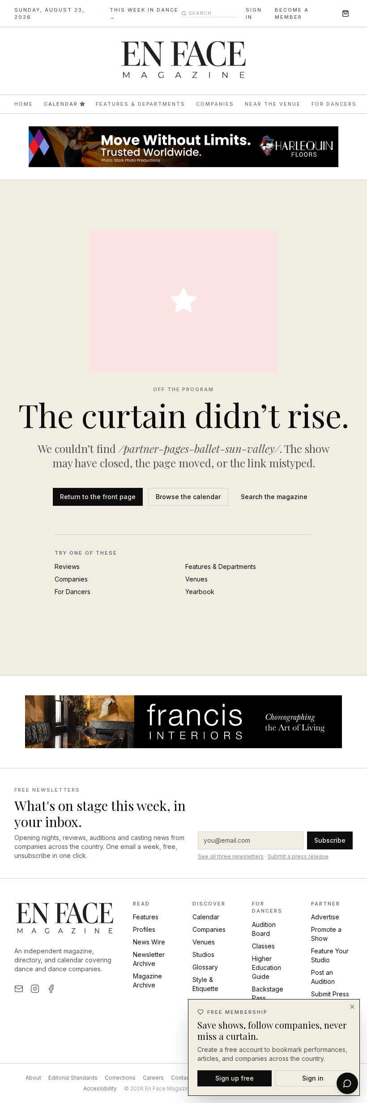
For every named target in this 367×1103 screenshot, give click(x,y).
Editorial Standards (73, 1077)
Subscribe (330, 840)
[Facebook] (51, 988)
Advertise (325, 917)
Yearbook (199, 591)
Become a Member (292, 14)
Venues (196, 579)
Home (23, 104)
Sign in (254, 14)
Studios (203, 954)
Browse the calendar (188, 496)
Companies (215, 104)
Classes (263, 946)
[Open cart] (345, 13)
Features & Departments (141, 104)
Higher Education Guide (266, 967)
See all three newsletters (231, 856)
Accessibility (100, 1088)
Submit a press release (298, 856)
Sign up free (234, 1078)
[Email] (18, 988)
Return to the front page (98, 496)
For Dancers (334, 104)
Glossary (205, 967)
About (33, 1077)
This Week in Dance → (144, 14)
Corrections (120, 1077)
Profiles (144, 929)
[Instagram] (34, 988)
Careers (153, 1077)
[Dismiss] (352, 1006)
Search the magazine (274, 496)
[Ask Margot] (347, 1083)
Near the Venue (273, 104)
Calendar (61, 104)
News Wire (149, 942)
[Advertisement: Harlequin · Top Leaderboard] (183, 146)
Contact (181, 1077)
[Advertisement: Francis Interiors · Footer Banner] (183, 721)
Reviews (67, 566)
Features (145, 917)
